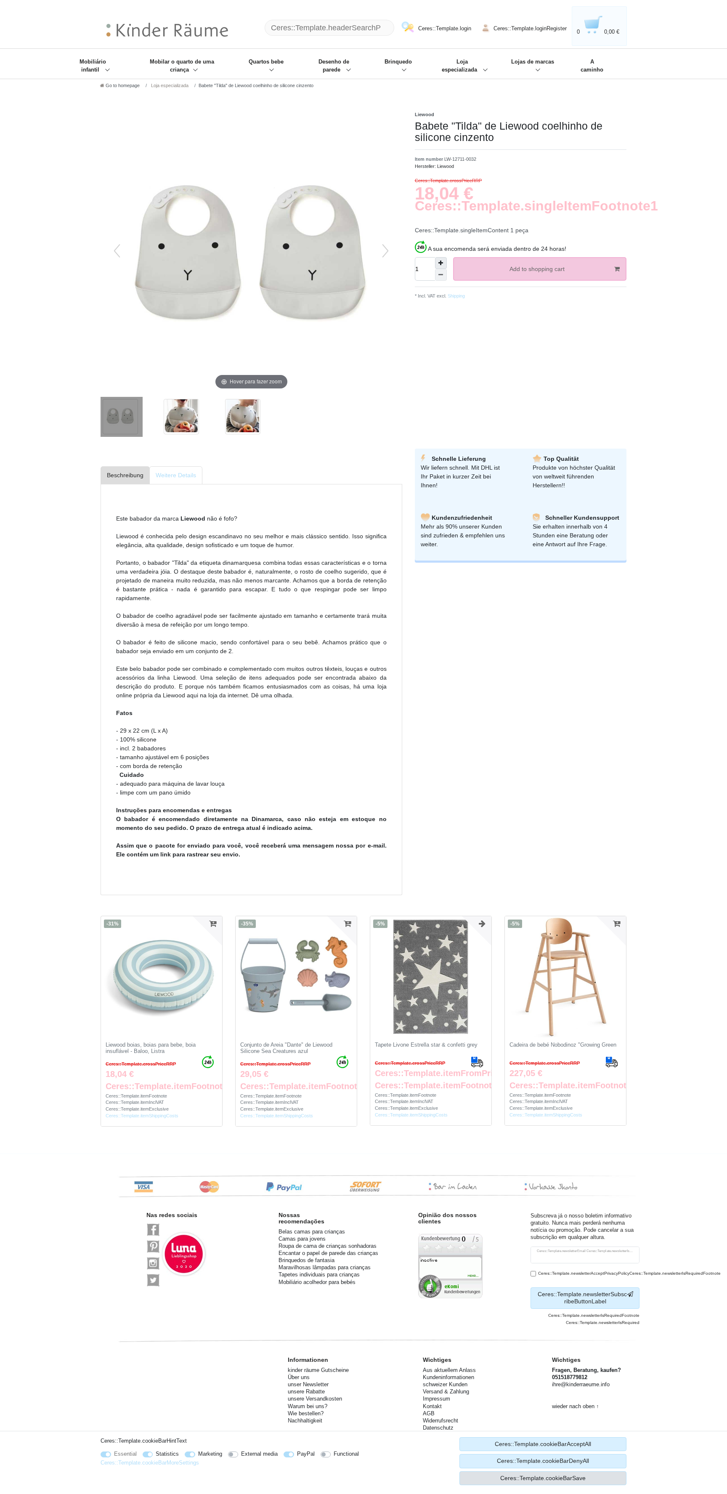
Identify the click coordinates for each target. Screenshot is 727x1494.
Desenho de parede (333, 66)
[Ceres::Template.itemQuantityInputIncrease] (441, 263)
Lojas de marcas (532, 62)
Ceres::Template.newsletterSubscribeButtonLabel (582, 1298)
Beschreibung (125, 475)
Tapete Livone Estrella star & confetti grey (426, 1045)
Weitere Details (176, 475)
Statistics (167, 1454)
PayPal (306, 1454)
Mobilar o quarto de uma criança (182, 66)
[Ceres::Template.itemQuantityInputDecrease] (441, 275)
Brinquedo (398, 62)
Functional (346, 1454)
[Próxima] (385, 251)
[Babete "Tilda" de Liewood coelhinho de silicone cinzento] (122, 418)
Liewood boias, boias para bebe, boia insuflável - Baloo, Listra (151, 1048)
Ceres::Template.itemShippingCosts (142, 1115)
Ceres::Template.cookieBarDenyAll (543, 1460)
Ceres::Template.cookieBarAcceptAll (543, 1444)
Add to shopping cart (537, 269)
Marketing (210, 1454)
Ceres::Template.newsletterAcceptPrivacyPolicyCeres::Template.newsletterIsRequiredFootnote (629, 1273)
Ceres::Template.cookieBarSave (543, 1478)
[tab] (125, 475)
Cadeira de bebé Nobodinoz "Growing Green (562, 1045)
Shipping (455, 295)
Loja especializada (460, 66)
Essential (125, 1454)
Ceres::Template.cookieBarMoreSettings (150, 1462)
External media (259, 1454)
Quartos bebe (266, 62)
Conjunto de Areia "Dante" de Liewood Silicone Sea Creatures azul (286, 1048)
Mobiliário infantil (93, 66)
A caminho (592, 66)
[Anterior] (117, 251)
